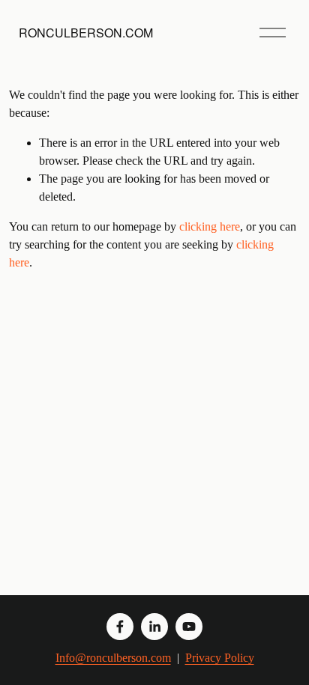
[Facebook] (120, 626)
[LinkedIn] (154, 626)
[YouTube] (189, 626)
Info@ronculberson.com (113, 657)
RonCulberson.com (86, 32)
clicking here (209, 226)
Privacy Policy (219, 657)
